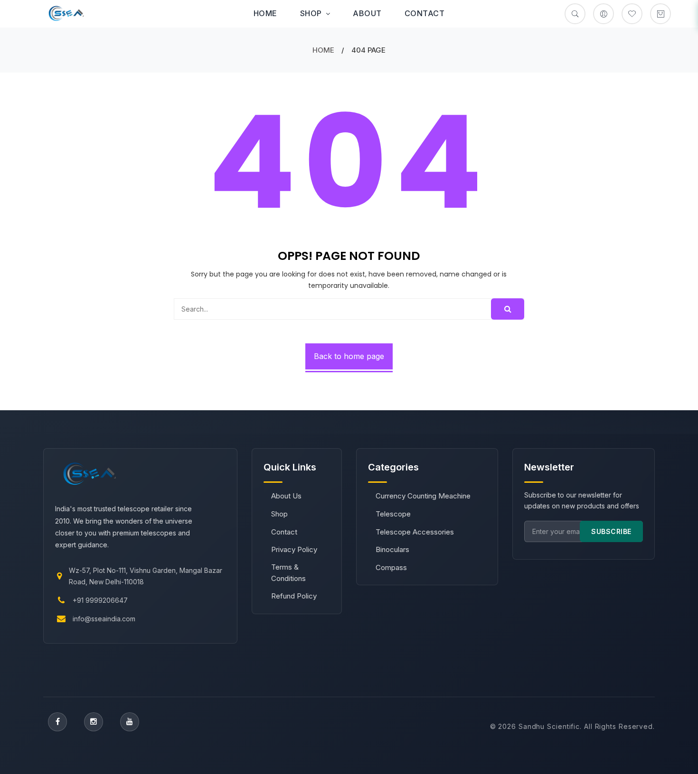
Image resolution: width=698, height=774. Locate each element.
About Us (286, 495)
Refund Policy (294, 595)
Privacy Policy (294, 549)
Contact (425, 13)
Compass (391, 567)
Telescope (393, 513)
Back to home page (349, 356)
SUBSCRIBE (611, 531)
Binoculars (392, 549)
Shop (311, 13)
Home (265, 13)
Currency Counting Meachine (423, 495)
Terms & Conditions (288, 572)
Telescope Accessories (415, 531)
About (367, 13)
